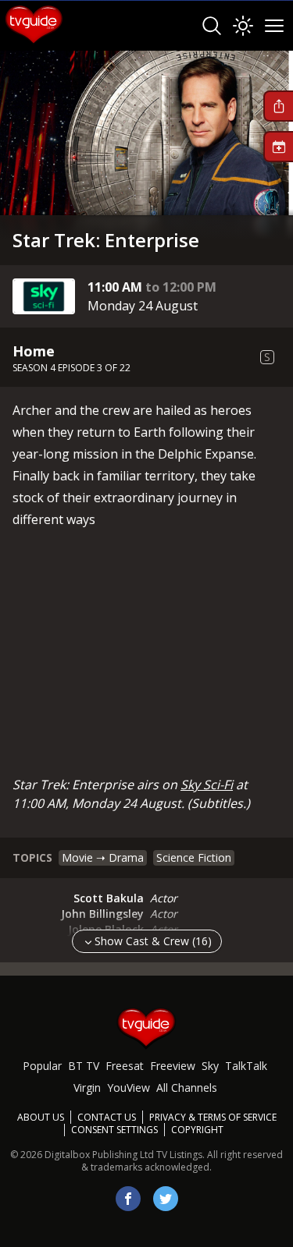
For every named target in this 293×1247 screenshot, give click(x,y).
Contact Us (106, 1117)
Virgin (87, 1087)
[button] (278, 106)
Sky (210, 1065)
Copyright (197, 1129)
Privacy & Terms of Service (213, 1117)
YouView (128, 1087)
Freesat (124, 1065)
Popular (42, 1065)
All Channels (186, 1087)
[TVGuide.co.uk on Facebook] (128, 1198)
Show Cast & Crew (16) (153, 940)
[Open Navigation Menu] (274, 25)
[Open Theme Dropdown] (242, 25)
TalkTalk (246, 1065)
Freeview (172, 1065)
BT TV (83, 1065)
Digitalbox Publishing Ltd (99, 1154)
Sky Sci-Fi (206, 784)
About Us (40, 1117)
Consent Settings (114, 1130)
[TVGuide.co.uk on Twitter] (165, 1198)
